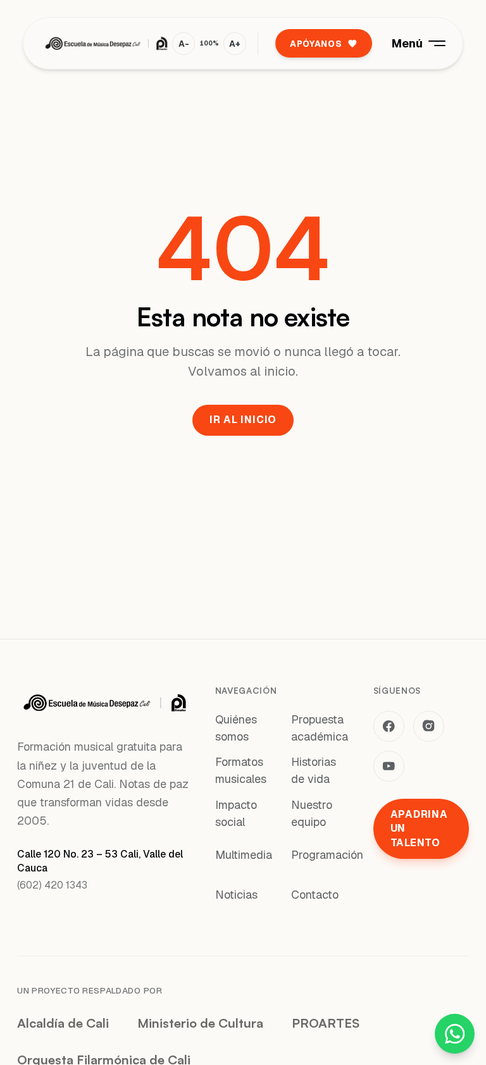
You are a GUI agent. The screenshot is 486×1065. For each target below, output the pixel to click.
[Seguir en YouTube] (389, 766)
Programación (327, 854)
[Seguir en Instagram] (429, 726)
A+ (234, 43)
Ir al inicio (243, 419)
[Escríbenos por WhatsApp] (455, 1034)
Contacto (315, 894)
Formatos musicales (240, 770)
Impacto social (236, 813)
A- (183, 43)
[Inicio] (106, 43)
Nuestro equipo (311, 813)
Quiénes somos (236, 728)
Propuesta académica (319, 728)
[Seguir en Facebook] (389, 726)
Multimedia (243, 854)
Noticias (236, 894)
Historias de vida (313, 770)
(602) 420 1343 (52, 885)
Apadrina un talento (419, 828)
